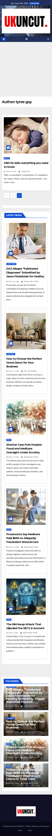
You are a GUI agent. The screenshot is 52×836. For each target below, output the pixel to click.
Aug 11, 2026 (13, 457)
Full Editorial (30, 371)
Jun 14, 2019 (11, 171)
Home (20, 830)
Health (6, 158)
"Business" (11, 354)
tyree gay (25, 171)
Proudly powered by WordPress (14, 826)
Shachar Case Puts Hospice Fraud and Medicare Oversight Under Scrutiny (24, 448)
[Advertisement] (26, 69)
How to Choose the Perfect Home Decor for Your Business (24, 362)
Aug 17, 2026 (13, 371)
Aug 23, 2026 (13, 281)
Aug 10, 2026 (13, 547)
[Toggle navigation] (26, 39)
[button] (48, 39)
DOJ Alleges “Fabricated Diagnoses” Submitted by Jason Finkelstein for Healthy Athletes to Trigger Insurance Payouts (25, 276)
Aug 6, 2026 (13, 633)
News (9, 440)
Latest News (11, 264)
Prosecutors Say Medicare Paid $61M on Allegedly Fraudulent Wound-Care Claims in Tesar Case (24, 774)
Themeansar (44, 826)
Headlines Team (30, 281)
